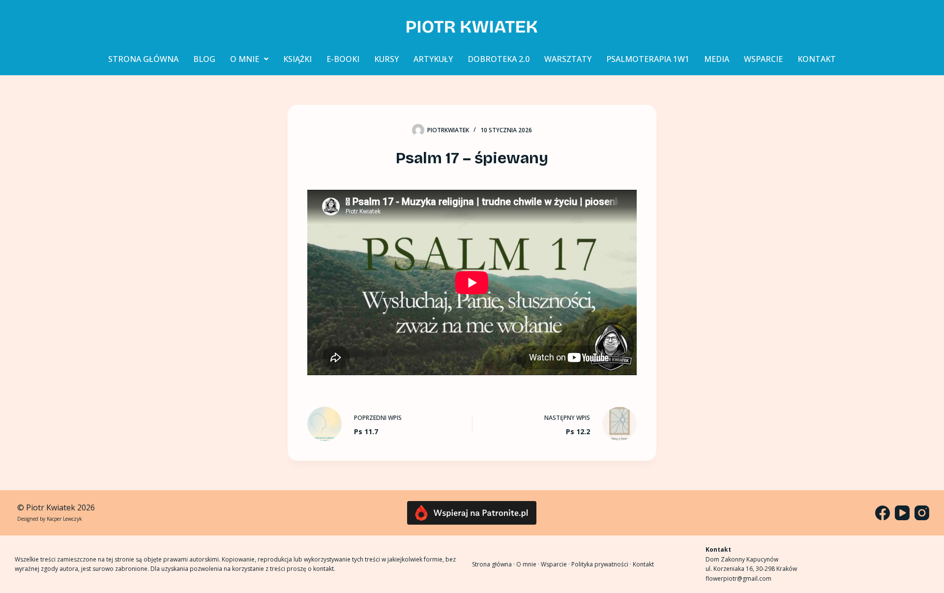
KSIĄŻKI (297, 59)
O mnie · (528, 564)
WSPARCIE (763, 59)
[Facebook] (882, 512)
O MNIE (244, 59)
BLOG (204, 59)
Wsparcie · (556, 564)
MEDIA (716, 59)
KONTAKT (816, 59)
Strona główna (492, 564)
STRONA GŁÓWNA (143, 59)
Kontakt (643, 564)
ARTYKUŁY (433, 59)
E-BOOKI (342, 59)
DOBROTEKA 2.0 (499, 59)
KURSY (386, 59)
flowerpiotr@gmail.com (738, 578)
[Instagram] (921, 512)
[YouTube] (902, 512)
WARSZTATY (567, 59)
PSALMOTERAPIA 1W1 (647, 59)
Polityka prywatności (599, 564)
